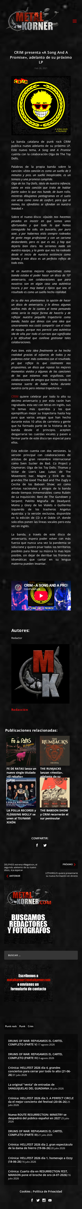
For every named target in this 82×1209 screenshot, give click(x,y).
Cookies (25, 1191)
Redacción (19, 710)
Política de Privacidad (47, 1191)
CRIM (14, 396)
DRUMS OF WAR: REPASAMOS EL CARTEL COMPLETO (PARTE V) (35, 1042)
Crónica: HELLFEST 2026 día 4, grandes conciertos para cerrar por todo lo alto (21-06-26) (39, 1071)
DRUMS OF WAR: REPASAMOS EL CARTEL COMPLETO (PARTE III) (35, 1133)
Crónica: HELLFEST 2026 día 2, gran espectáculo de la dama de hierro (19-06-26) (40, 1146)
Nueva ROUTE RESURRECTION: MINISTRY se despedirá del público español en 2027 (37, 1116)
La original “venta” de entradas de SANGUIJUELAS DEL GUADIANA (31, 1086)
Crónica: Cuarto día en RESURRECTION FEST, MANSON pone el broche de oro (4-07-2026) (38, 1173)
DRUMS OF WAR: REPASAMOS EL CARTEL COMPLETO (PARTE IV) (35, 1056)
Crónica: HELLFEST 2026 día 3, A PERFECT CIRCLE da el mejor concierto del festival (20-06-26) (41, 1100)
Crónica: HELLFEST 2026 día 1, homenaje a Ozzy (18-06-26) (40, 1159)
